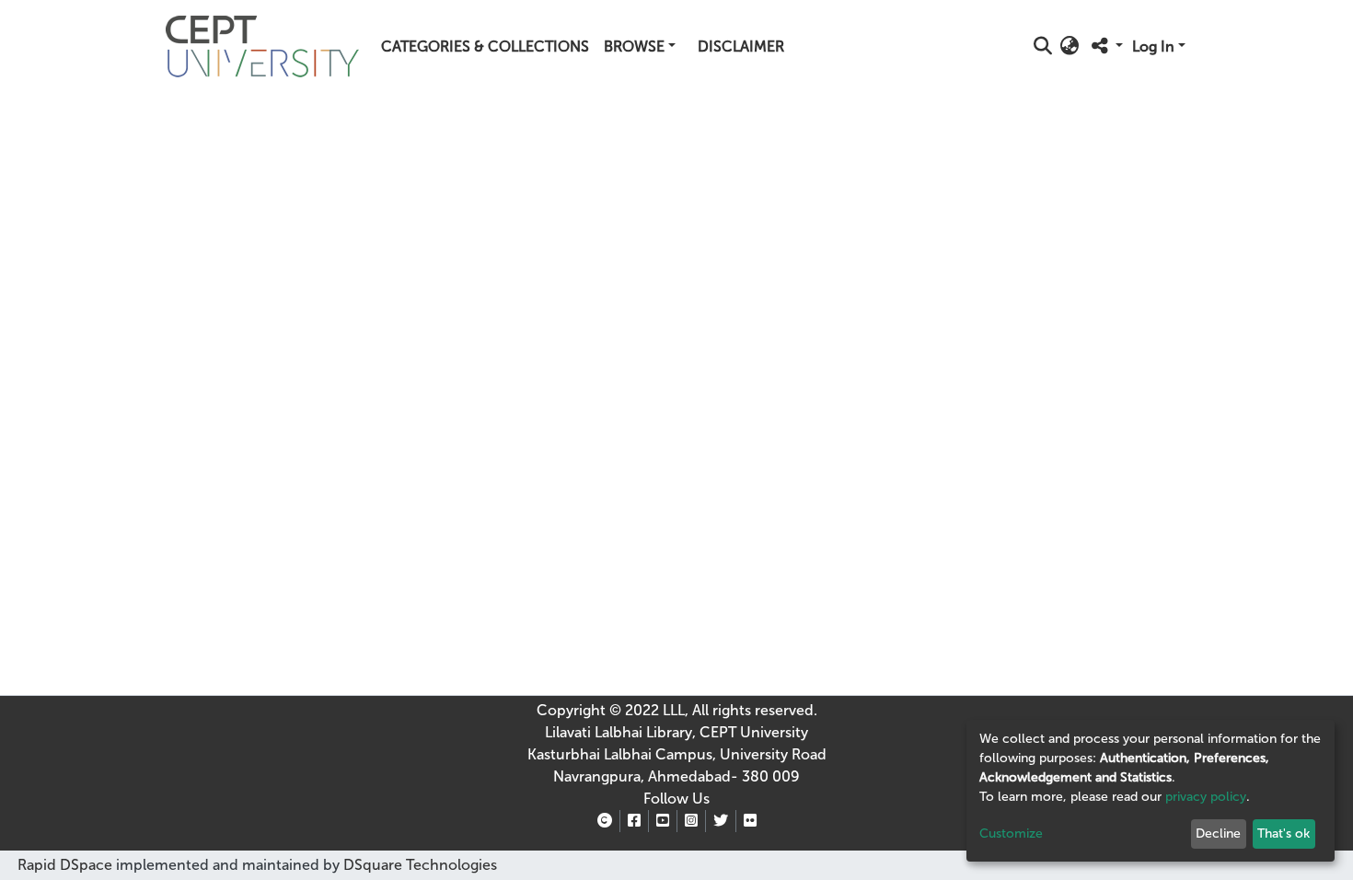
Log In (1153, 46)
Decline (1218, 833)
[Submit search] (1043, 47)
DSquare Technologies (418, 865)
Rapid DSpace (64, 865)
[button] (1069, 47)
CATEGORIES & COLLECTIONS (485, 46)
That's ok (1283, 833)
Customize (1011, 833)
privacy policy (1205, 797)
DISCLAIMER (741, 46)
